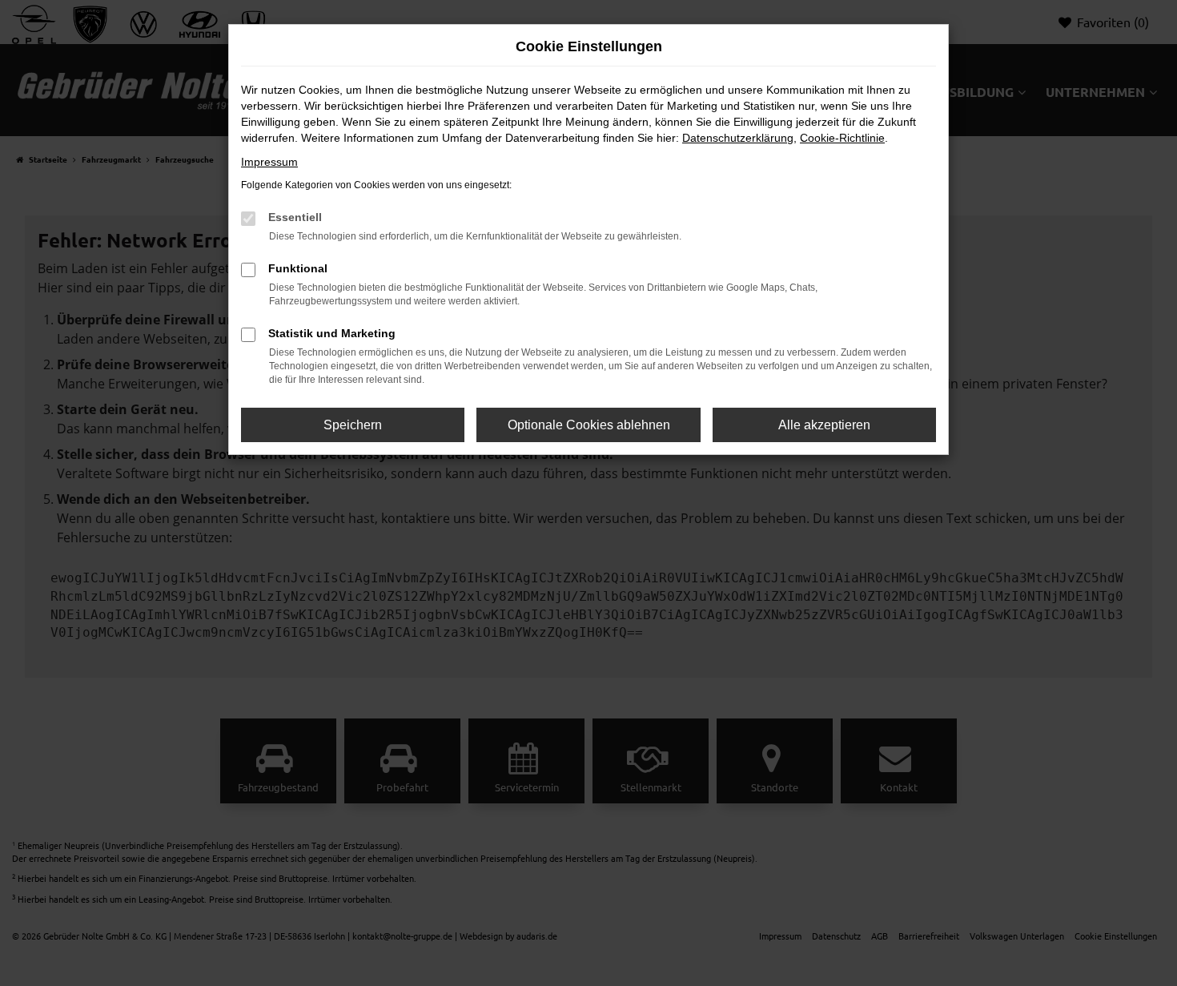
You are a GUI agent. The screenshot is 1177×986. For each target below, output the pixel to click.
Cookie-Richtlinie (842, 137)
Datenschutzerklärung (737, 137)
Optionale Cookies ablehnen (589, 425)
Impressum (269, 161)
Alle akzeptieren (824, 425)
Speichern (352, 425)
